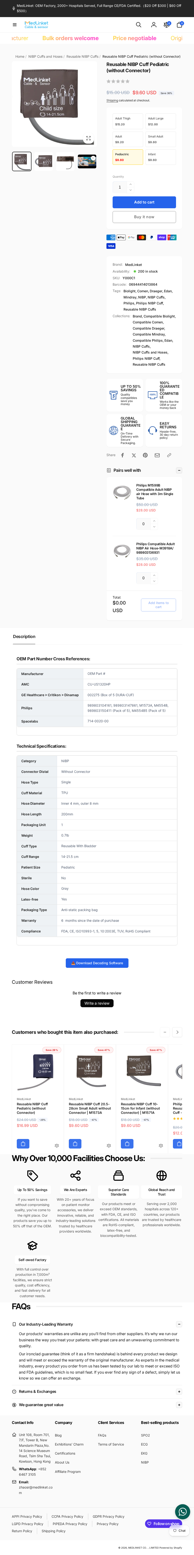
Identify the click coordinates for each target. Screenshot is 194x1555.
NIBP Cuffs (156, 297)
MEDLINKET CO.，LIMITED (143, 1547)
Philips (128, 303)
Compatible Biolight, (160, 316)
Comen (142, 291)
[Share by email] (157, 455)
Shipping (112, 100)
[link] (97, 8)
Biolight (129, 291)
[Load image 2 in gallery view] (43, 161)
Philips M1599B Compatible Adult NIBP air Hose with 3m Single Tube (154, 491)
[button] (14, 24)
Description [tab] (24, 636)
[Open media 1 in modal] (54, 104)
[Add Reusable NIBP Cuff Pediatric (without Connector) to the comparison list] (57, 1146)
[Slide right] (177, 1032)
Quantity (118, 176)
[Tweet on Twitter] (134, 455)
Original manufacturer (164, 38)
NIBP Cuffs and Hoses (45, 56)
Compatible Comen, (148, 322)
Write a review (97, 1003)
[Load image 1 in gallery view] (22, 161)
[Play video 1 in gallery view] (87, 162)
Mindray (130, 297)
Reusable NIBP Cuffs (82, 56)
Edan (168, 291)
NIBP (142, 297)
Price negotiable (101, 38)
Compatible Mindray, (149, 334)
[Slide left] (165, 1032)
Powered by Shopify (170, 1547)
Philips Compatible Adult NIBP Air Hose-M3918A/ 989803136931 (155, 548)
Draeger (156, 291)
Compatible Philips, (148, 340)
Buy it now (144, 216)
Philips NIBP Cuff (149, 303)
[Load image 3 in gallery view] (65, 161)
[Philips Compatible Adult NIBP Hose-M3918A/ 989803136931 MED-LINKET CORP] (122, 551)
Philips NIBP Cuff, (146, 358)
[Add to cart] (23, 1144)
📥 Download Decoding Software (97, 963)
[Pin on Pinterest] (145, 455)
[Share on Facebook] (122, 455)
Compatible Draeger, (149, 328)
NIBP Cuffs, (142, 346)
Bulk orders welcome (37, 38)
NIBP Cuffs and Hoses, (150, 352)
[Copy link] (169, 455)
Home (19, 56)
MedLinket (133, 265)
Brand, (138, 316)
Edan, (168, 340)
